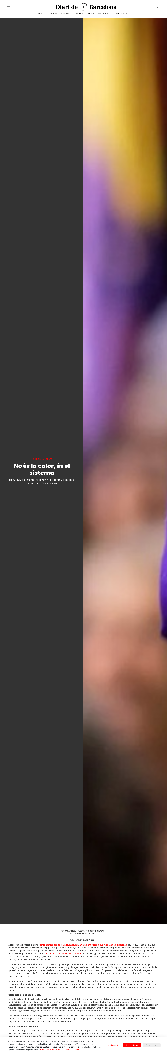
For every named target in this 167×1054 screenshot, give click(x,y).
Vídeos (79, 14)
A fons (39, 14)
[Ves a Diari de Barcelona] (84, 7)
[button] (8, 6)
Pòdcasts (66, 14)
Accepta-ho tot (132, 1045)
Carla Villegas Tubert (74, 931)
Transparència (119, 14)
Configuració (113, 1045)
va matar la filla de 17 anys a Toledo (63, 953)
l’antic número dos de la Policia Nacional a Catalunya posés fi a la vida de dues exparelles (83, 945)
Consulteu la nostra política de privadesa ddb (59, 1050)
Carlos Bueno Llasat (94, 931)
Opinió (90, 14)
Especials (103, 14)
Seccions (52, 14)
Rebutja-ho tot (151, 1045)
